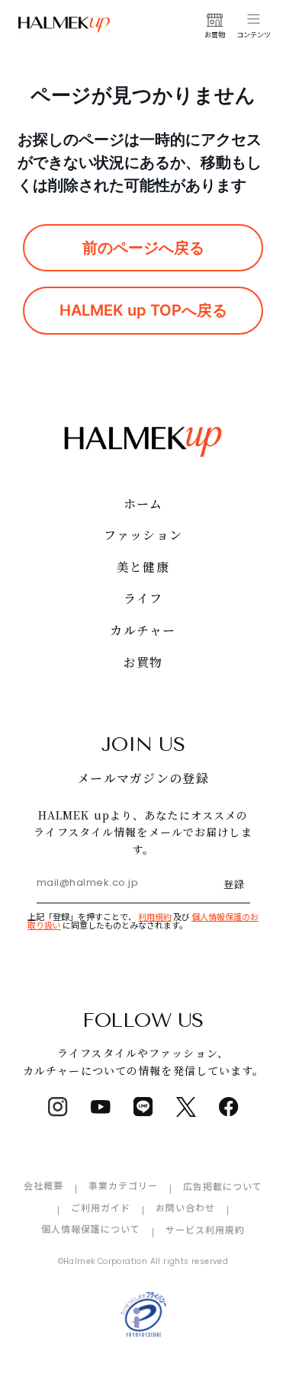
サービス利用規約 (205, 1229)
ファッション (143, 535)
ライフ (143, 598)
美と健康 (143, 567)
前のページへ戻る (143, 248)
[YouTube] (101, 1107)
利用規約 (155, 916)
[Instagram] (58, 1107)
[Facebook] (229, 1107)
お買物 (143, 662)
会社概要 (43, 1185)
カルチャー (142, 630)
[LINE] (143, 1107)
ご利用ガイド (100, 1207)
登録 (234, 884)
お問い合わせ (185, 1207)
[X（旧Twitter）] (186, 1107)
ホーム (143, 503)
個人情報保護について (90, 1228)
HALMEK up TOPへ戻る (143, 310)
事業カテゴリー (123, 1185)
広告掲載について (222, 1185)
